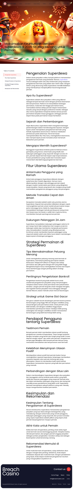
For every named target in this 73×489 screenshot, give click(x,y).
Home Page (55, 475)
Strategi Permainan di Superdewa (13, 81)
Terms (64, 484)
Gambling (8, 39)
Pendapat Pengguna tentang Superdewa (11, 84)
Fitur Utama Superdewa (10, 77)
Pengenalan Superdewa (10, 74)
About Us (54, 484)
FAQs (68, 475)
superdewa (63, 79)
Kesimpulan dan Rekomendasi (12, 88)
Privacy (59, 484)
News (62, 475)
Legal (69, 484)
